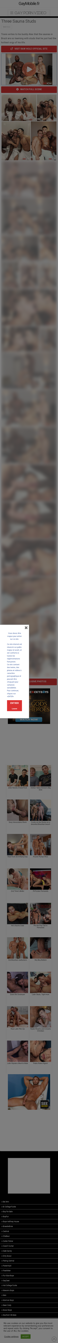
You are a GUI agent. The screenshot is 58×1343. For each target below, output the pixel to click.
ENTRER (14, 703)
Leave (14, 709)
